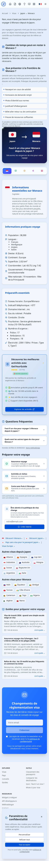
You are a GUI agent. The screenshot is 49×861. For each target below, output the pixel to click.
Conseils (5, 779)
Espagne (22, 557)
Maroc (21, 600)
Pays (4, 775)
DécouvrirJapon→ (35, 538)
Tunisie (8, 590)
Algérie (8, 600)
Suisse (8, 567)
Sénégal (34, 584)
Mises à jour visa (33, 787)
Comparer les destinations (31, 779)
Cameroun (9, 595)
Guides (5, 782)
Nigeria (35, 595)
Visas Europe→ (8, 546)
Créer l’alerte (26, 527)
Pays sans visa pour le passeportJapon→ (21, 542)
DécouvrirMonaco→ (12, 538)
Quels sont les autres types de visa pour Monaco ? (24, 440)
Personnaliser (24, 834)
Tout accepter (24, 844)
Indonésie (9, 562)
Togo (22, 595)
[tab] (7, 171)
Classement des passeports (32, 773)
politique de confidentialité (30, 740)
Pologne (38, 562)
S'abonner (24, 730)
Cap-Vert (36, 557)
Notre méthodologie (33, 448)
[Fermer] (41, 816)
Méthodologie (8, 804)
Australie (24, 562)
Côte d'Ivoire (23, 590)
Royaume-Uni (23, 567)
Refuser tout (24, 839)
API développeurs (9, 801)
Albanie (8, 557)
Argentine (9, 573)
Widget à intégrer (9, 797)
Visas (14, 13)
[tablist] (24, 171)
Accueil (5, 13)
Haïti (7, 584)
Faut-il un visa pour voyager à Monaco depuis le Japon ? (24, 429)
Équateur (20, 584)
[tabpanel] (24, 297)
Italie (22, 573)
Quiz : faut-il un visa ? (35, 784)
